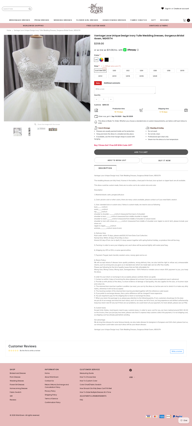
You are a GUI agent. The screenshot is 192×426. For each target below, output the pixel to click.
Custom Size (100, 70)
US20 (155, 76)
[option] (33, 25)
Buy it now (165, 160)
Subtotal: (97, 105)
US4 (141, 70)
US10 (182, 70)
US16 (128, 76)
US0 (114, 70)
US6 (155, 70)
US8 (168, 70)
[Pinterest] (130, 370)
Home (9, 30)
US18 (141, 76)
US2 (127, 70)
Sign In (168, 9)
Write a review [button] (177, 351)
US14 (114, 76)
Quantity (97, 95)
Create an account (181, 9)
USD (131, 377)
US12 (100, 76)
